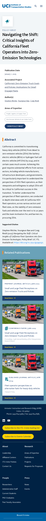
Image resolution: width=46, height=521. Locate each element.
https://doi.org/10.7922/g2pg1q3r (28, 242)
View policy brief (15, 126)
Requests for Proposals (34, 466)
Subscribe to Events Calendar (18, 436)
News (27, 484)
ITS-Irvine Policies (9, 462)
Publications (29, 457)
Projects (28, 462)
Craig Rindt (34, 101)
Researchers (7, 484)
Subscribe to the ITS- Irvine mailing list (22, 428)
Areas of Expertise (32, 453)
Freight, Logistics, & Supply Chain (16, 114)
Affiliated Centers (9, 457)
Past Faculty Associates (11, 502)
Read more (9, 298)
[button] (41, 6)
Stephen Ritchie (11, 101)
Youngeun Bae (23, 101)
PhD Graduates (8, 498)
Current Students (9, 493)
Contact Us (6, 466)
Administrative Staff (10, 489)
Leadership (6, 453)
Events (27, 489)
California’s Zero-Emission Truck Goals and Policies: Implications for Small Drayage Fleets (22, 87)
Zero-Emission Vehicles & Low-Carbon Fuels (18, 119)
